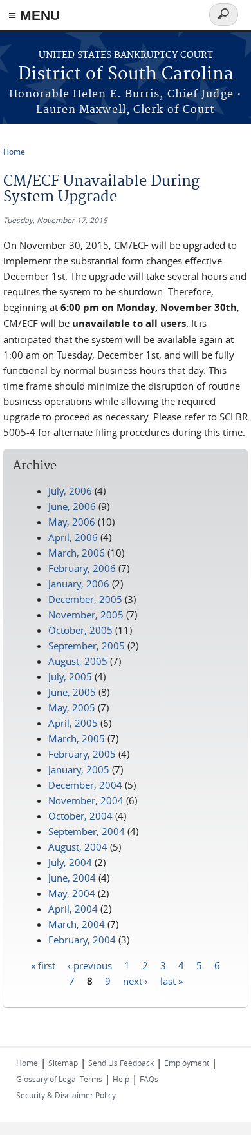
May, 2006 (71, 521)
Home (14, 151)
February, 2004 (82, 939)
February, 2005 (82, 753)
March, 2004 (76, 924)
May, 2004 (71, 893)
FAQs (149, 1079)
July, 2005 (70, 676)
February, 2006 (82, 568)
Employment (186, 1063)
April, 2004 (73, 908)
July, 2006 (70, 490)
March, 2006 (76, 552)
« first (43, 964)
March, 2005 (76, 738)
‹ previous (90, 964)
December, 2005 (85, 599)
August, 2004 (77, 846)
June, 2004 (72, 877)
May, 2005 (71, 707)
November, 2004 (86, 800)
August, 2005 (77, 661)
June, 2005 (72, 692)
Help (121, 1079)
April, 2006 (73, 537)
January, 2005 (78, 769)
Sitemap (63, 1063)
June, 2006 (72, 506)
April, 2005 (73, 722)
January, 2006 (78, 583)
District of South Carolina (126, 74)
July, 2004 (70, 862)
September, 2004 (86, 831)
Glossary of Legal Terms (59, 1079)
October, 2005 (80, 630)
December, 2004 (85, 784)
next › (135, 980)
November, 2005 (86, 614)
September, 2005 (86, 645)
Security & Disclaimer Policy (66, 1095)
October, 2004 (80, 815)
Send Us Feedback (121, 1063)
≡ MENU (34, 15)
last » (171, 980)
